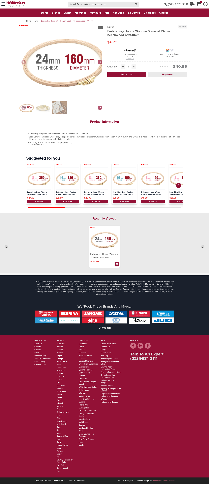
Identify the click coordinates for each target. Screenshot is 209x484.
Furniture (82, 353)
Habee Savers (62, 445)
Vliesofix (60, 403)
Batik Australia (63, 412)
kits (106, 13)
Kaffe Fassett (62, 468)
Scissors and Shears (87, 411)
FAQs (103, 350)
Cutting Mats (84, 408)
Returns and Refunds (109, 402)
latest (67, 13)
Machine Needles (86, 428)
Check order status (109, 344)
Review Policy (107, 386)
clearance (150, 13)
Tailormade (61, 368)
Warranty (104, 399)
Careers (37, 347)
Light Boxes (84, 422)
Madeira (60, 406)
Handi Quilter (62, 362)
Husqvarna (61, 344)
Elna (58, 382)
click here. (109, 294)
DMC (59, 400)
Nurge (36, 21)
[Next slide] (100, 62)
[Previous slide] (23, 62)
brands (56, 13)
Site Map (104, 356)
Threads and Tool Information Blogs (108, 376)
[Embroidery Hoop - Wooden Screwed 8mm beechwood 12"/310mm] (181, 178)
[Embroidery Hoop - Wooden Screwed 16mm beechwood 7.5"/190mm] (124, 178)
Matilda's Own (62, 424)
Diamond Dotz (62, 436)
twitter (140, 346)
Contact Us (105, 347)
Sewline (60, 430)
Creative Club (39, 365)
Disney (59, 454)
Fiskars (60, 388)
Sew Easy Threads (86, 439)
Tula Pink (60, 465)
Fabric (81, 347)
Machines (83, 344)
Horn (58, 415)
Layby (36, 353)
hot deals (118, 13)
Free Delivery (39, 362)
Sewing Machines (86, 361)
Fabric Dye (83, 405)
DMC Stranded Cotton (88, 387)
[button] (178, 185)
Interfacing (83, 393)
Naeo (59, 448)
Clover (59, 397)
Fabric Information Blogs (111, 372)
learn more (130, 59)
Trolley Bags (84, 390)
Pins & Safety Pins (87, 399)
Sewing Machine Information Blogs (108, 368)
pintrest (148, 346)
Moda (59, 365)
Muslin (81, 445)
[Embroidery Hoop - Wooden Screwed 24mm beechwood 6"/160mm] (104, 239)
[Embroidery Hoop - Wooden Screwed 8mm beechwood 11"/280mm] (96, 178)
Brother (60, 353)
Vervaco (60, 451)
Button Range (84, 396)
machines (80, 13)
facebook (133, 346)
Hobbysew (61, 385)
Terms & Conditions (42, 359)
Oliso (59, 418)
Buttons (82, 402)
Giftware (82, 376)
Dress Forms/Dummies (88, 364)
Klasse (59, 394)
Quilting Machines (86, 370)
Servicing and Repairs (110, 359)
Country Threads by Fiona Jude (65, 461)
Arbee (59, 457)
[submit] (136, 4)
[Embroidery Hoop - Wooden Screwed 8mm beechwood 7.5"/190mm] (152, 178)
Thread (81, 350)
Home (28, 21)
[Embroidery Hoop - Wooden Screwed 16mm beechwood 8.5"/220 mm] (67, 178)
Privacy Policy (40, 356)
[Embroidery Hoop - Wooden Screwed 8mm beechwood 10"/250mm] (39, 178)
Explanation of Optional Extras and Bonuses (110, 395)
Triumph (60, 359)
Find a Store (106, 353)
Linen (81, 442)
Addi (58, 439)
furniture (95, 13)
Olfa (58, 409)
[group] (26, 107)
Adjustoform (62, 421)
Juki (58, 471)
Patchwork (83, 379)
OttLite (59, 379)
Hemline (60, 373)
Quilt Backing (84, 419)
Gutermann (61, 391)
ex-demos (134, 13)
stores (44, 13)
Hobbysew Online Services (163, 481)
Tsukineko (61, 376)
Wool (81, 431)
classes (163, 13)
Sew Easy (61, 370)
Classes (37, 350)
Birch (59, 427)
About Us (38, 344)
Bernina (60, 347)
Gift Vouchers (84, 373)
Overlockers (84, 367)
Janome (60, 350)
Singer (59, 356)
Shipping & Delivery (42, 481)
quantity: (112, 66)
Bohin (59, 442)
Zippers (82, 425)
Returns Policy (59, 481)
